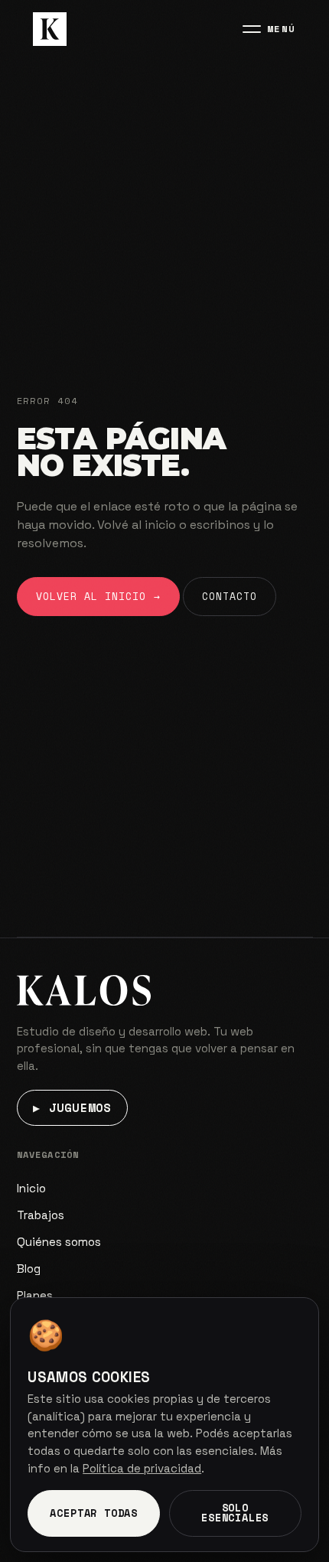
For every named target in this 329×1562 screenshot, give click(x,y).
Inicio (31, 1188)
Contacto (229, 596)
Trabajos (40, 1215)
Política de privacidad (142, 1468)
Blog (29, 1268)
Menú (281, 28)
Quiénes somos (59, 1241)
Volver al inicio (98, 596)
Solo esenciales (235, 1513)
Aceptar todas (94, 1513)
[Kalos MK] (50, 29)
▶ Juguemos (72, 1107)
